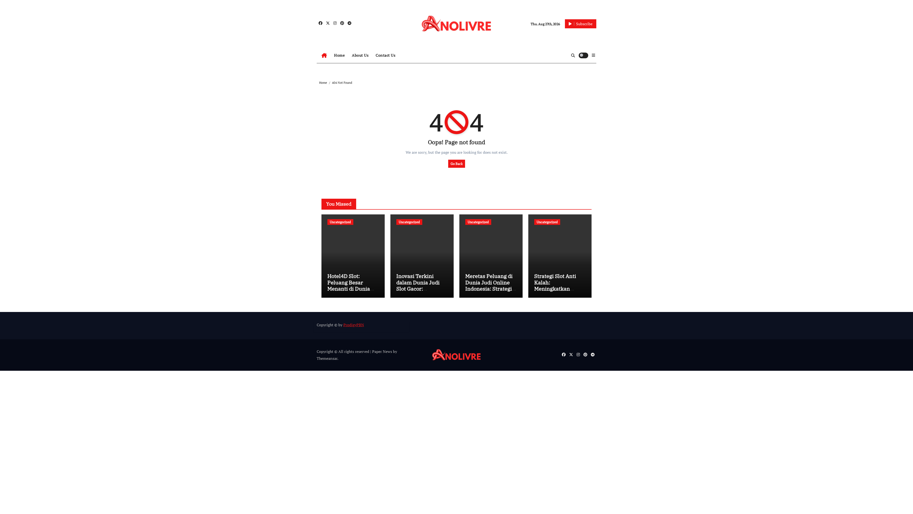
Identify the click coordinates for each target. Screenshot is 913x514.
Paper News (382, 351)
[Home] (324, 55)
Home (339, 55)
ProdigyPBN (353, 324)
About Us (360, 55)
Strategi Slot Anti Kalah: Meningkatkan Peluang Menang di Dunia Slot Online (557, 288)
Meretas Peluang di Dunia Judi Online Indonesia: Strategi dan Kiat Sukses (489, 285)
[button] (593, 55)
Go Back (457, 163)
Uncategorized (340, 222)
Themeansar (327, 358)
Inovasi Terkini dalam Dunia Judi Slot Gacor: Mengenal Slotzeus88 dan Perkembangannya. (420, 291)
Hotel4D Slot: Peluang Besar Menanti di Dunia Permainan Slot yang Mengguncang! (353, 288)
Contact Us (385, 55)
